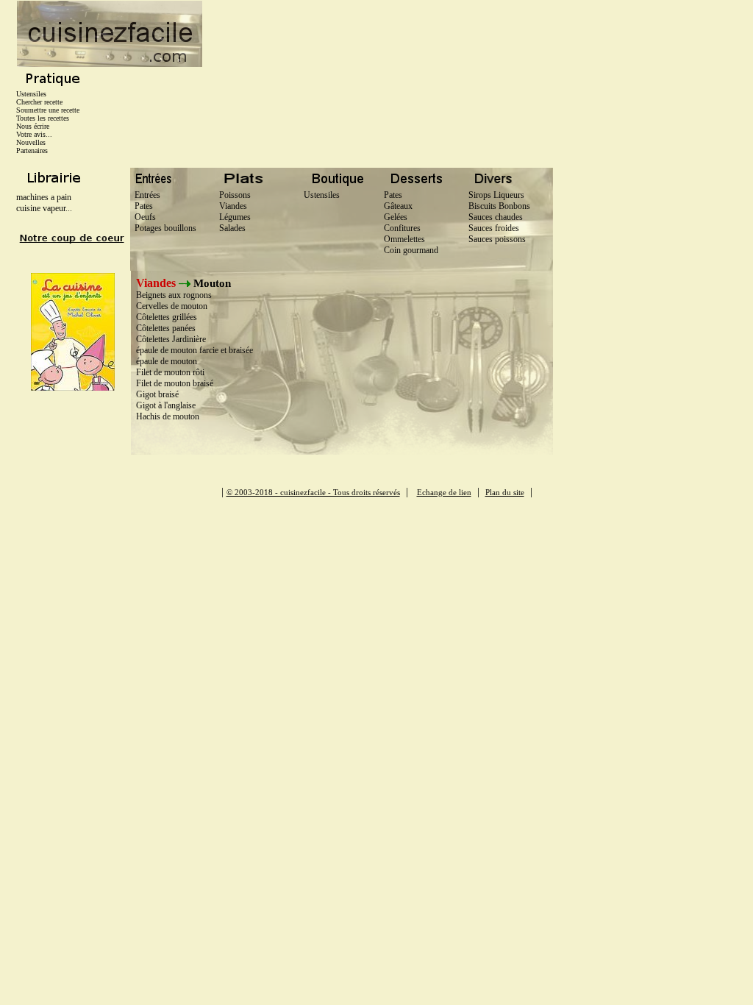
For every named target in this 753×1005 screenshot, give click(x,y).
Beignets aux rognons (174, 295)
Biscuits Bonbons (499, 206)
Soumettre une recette (47, 110)
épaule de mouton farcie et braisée (194, 350)
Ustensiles (31, 94)
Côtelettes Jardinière (171, 339)
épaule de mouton (166, 361)
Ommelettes (404, 239)
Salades (230, 228)
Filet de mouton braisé (174, 383)
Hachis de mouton (167, 416)
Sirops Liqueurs (496, 195)
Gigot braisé (157, 394)
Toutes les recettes (42, 118)
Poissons (233, 195)
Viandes (231, 206)
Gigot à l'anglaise (166, 405)
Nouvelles (31, 142)
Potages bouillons (163, 228)
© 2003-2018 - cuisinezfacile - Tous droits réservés (313, 492)
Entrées (145, 195)
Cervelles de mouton (171, 306)
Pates (141, 206)
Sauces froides (493, 228)
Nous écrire (32, 126)
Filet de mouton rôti (170, 372)
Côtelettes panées (166, 328)
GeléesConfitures (402, 222)
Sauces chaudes (495, 217)
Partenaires (32, 150)
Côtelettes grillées (166, 317)
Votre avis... (34, 134)
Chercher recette (39, 102)
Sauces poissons (497, 239)
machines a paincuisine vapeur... (44, 202)
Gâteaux (398, 206)
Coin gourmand (411, 250)
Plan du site (504, 492)
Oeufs (143, 217)
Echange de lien (444, 492)
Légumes (233, 217)
